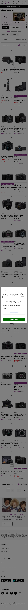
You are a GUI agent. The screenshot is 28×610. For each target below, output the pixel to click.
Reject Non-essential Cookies (14, 315)
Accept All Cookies (14, 319)
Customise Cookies (14, 312)
